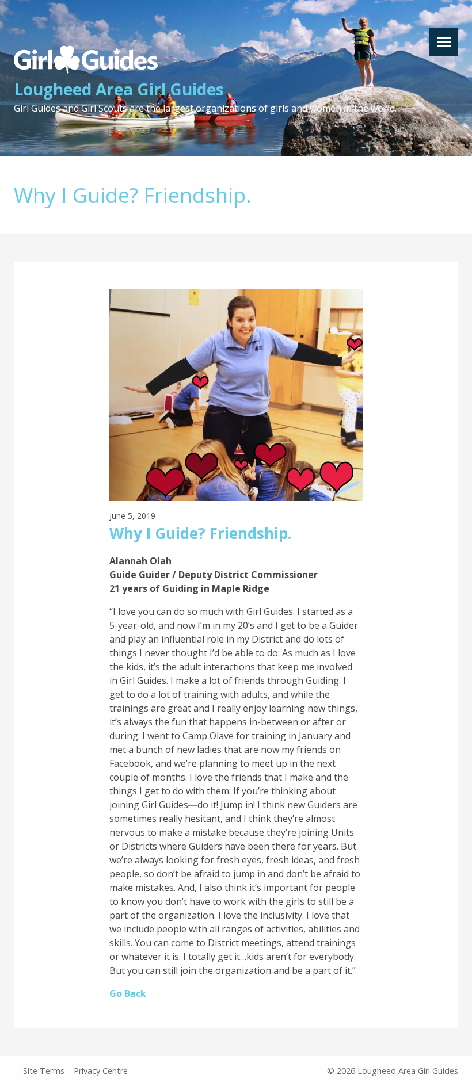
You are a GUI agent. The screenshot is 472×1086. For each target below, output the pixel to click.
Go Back (127, 993)
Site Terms (43, 1070)
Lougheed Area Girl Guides (119, 89)
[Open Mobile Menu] (443, 42)
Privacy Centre (101, 1070)
